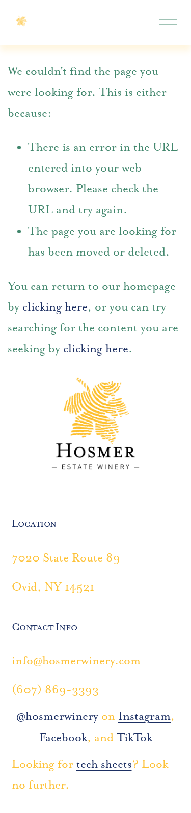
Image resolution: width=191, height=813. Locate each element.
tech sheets (104, 763)
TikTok (134, 737)
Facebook (63, 737)
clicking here (55, 306)
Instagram (144, 716)
